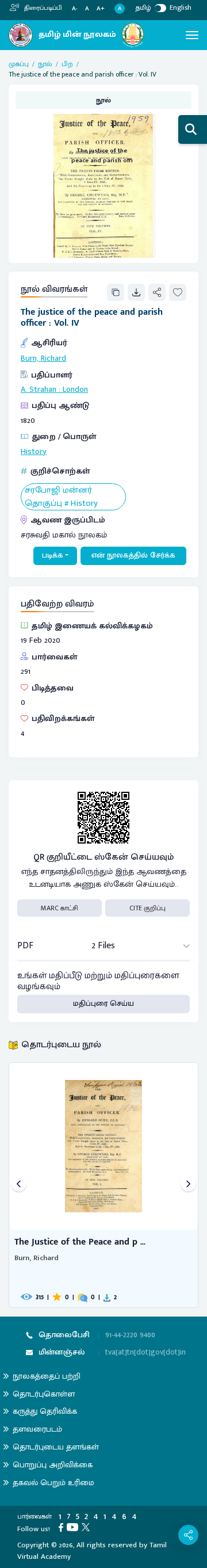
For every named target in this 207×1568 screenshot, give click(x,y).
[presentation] (19, 1185)
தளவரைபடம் (37, 1429)
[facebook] (63, 1526)
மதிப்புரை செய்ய (103, 1003)
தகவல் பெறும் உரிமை (53, 1483)
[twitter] (87, 1526)
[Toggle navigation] (192, 35)
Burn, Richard (43, 358)
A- (75, 9)
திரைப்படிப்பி (42, 8)
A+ (101, 9)
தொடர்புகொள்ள (44, 1394)
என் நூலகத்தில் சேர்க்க (133, 555)
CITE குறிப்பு (147, 908)
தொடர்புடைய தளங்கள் (56, 1447)
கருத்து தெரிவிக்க (45, 1411)
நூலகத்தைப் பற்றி (46, 1376)
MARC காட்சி (59, 908)
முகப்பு (19, 64)
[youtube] (74, 1526)
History (34, 452)
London (75, 389)
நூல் (45, 64)
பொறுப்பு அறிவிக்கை (53, 1465)
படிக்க (52, 555)
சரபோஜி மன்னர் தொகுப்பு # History (61, 497)
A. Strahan (38, 389)
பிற (67, 64)
